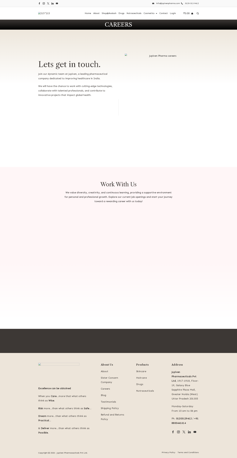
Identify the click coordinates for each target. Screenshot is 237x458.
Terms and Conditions (188, 452)
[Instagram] (44, 3)
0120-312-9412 (192, 3)
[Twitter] (48, 3)
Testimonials (108, 401)
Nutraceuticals (134, 13)
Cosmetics (149, 13)
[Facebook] (39, 3)
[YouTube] (57, 3)
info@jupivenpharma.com (168, 3)
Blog (103, 395)
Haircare (141, 377)
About (96, 13)
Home (88, 13)
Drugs (121, 13)
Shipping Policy (110, 408)
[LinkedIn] (52, 3)
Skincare (141, 371)
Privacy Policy (168, 452)
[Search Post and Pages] (197, 13)
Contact (163, 13)
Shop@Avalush (109, 13)
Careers (105, 388)
